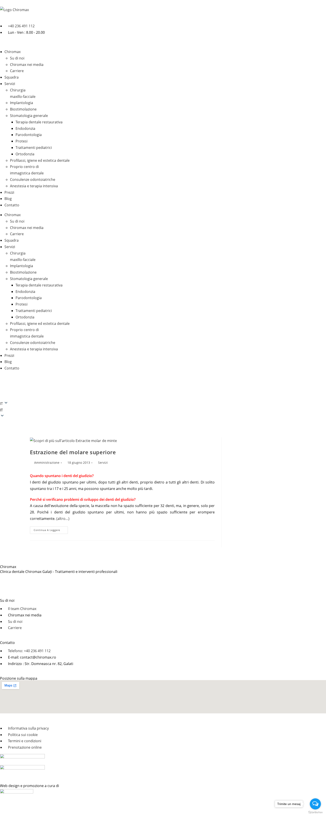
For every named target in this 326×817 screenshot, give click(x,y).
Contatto (11, 205)
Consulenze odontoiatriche (32, 179)
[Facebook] (5, 386)
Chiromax (12, 51)
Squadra (11, 77)
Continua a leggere (51, 529)
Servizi (9, 83)
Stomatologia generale (29, 115)
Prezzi (9, 192)
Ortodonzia (25, 154)
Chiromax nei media (26, 64)
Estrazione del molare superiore (73, 452)
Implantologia (21, 102)
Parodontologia (29, 134)
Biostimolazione (23, 109)
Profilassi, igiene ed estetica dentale (40, 160)
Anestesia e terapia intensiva (34, 186)
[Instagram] (17, 386)
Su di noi (17, 58)
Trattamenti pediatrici (34, 147)
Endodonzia (25, 128)
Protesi (21, 141)
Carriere (17, 70)
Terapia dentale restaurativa (39, 122)
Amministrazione (46, 462)
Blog (8, 198)
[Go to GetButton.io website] (315, 812)
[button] (163, 410)
